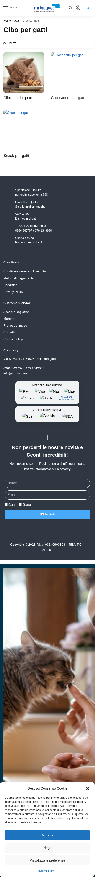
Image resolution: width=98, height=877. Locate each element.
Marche (8, 318)
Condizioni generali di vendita (24, 271)
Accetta (47, 835)
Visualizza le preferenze (47, 860)
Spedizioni (10, 285)
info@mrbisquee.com (18, 373)
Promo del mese (15, 325)
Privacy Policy (45, 870)
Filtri (13, 43)
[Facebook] (46, 531)
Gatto (27, 504)
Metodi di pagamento (18, 278)
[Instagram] (30, 531)
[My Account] (78, 8)
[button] (87, 788)
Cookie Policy (13, 339)
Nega (47, 848)
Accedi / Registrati (16, 312)
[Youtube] (61, 531)
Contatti (9, 332)
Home (7, 20)
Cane (12, 504)
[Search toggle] (70, 8)
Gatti (17, 20)
